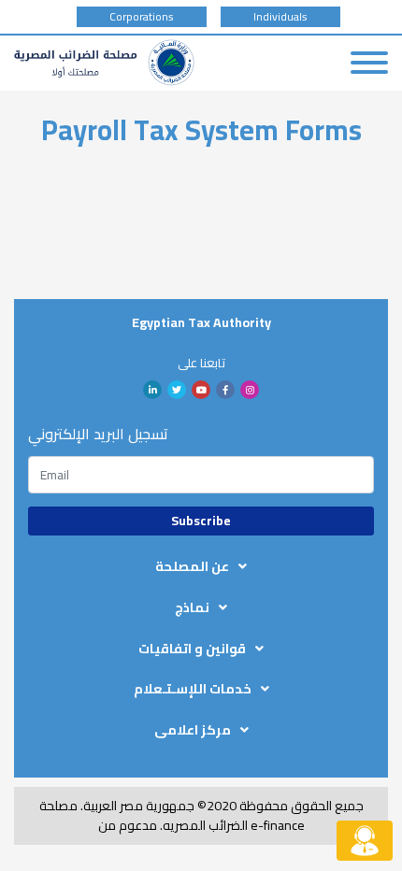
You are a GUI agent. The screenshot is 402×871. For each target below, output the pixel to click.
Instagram (249, 389)
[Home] (104, 62)
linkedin (152, 389)
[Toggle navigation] (369, 62)
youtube (201, 389)
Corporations (141, 17)
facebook (225, 389)
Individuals (280, 17)
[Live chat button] (365, 841)
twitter (176, 389)
